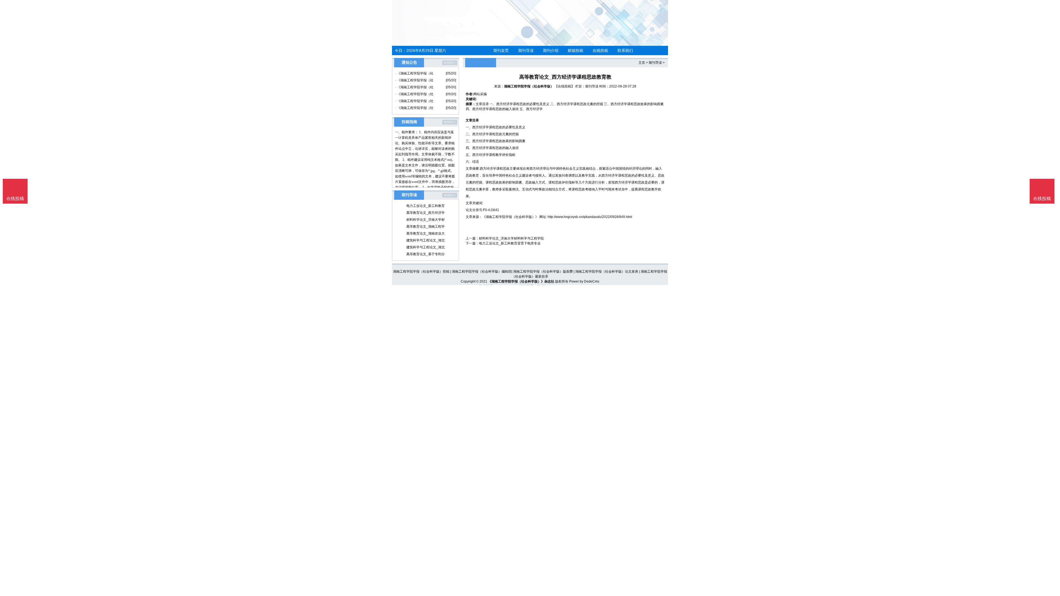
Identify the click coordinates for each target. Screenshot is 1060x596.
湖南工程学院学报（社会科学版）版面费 (543, 271)
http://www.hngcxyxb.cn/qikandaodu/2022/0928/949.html (590, 217)
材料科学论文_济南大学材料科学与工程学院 (511, 238)
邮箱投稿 (575, 50)
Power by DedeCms (584, 281)
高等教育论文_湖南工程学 (425, 226)
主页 (641, 63)
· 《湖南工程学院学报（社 (414, 73)
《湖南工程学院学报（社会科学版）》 (510, 217)
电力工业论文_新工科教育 (425, 206)
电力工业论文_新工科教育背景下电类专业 (509, 243)
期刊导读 (526, 50)
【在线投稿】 (564, 86)
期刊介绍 (550, 50)
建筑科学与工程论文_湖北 (425, 240)
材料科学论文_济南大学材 (425, 220)
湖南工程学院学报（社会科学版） (529, 86)
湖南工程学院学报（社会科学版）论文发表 (606, 271)
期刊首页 (501, 50)
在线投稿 (600, 50)
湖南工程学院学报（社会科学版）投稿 (421, 271)
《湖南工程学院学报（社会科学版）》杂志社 (521, 281)
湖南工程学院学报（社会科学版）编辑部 (482, 271)
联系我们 (625, 50)
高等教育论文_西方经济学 (425, 213)
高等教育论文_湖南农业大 (425, 233)
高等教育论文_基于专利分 (425, 254)
